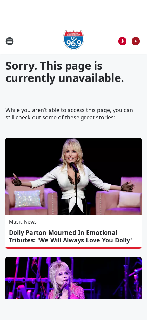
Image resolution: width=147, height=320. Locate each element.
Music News (23, 221)
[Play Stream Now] (136, 41)
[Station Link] (73, 41)
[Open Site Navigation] (9, 41)
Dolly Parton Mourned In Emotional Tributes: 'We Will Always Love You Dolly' (70, 236)
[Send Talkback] (122, 41)
